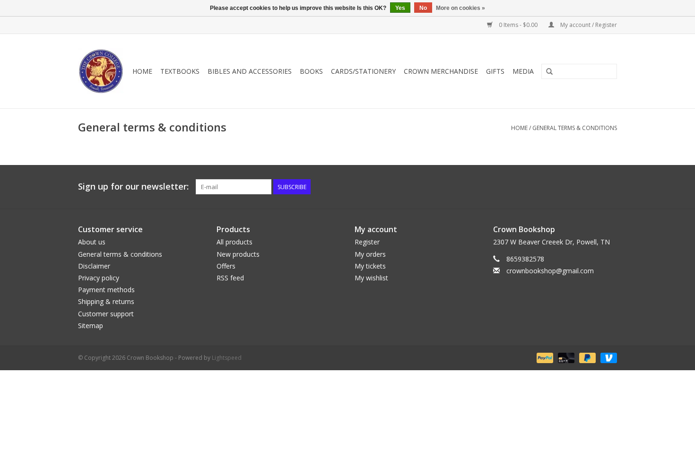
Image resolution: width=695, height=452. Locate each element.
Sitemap (90, 325)
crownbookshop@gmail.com (550, 270)
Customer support (106, 313)
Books (311, 71)
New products (238, 254)
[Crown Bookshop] (101, 71)
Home (142, 71)
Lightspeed (227, 358)
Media (523, 71)
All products (234, 241)
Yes (400, 8)
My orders (370, 254)
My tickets (370, 265)
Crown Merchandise (441, 71)
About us (91, 241)
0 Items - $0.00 (518, 25)
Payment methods (106, 289)
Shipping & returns (106, 301)
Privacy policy (98, 277)
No (423, 8)
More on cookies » (460, 8)
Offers (226, 265)
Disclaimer (94, 265)
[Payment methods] (544, 357)
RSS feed (230, 277)
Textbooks (180, 71)
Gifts (495, 71)
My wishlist (371, 277)
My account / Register (588, 25)
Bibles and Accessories (250, 71)
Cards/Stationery (363, 71)
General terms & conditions (574, 128)
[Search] (549, 72)
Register (367, 241)
